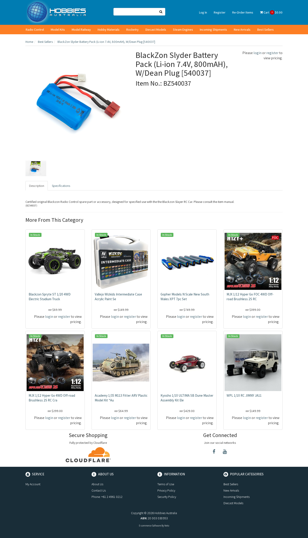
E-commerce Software (150, 525)
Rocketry (132, 29)
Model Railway (81, 29)
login (257, 52)
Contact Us (99, 490)
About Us (97, 484)
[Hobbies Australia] (57, 12)
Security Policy (166, 497)
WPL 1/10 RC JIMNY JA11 (244, 395)
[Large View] (35, 168)
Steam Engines (183, 29)
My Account (32, 484)
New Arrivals (242, 29)
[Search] (161, 12)
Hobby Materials (109, 29)
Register (219, 12)
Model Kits (58, 29)
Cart (273, 12)
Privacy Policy (166, 490)
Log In (203, 12)
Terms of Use (165, 484)
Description (36, 186)
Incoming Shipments (213, 29)
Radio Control (35, 29)
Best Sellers (265, 29)
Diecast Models (155, 29)
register (272, 52)
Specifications (61, 186)
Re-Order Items (242, 12)
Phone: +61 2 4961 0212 (107, 497)
